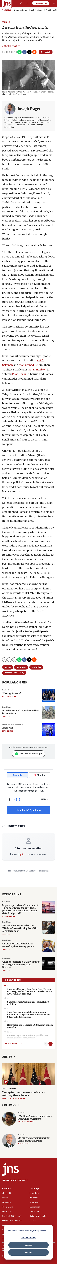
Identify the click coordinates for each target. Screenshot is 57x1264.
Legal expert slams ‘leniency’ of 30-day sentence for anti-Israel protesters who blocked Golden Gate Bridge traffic (20, 909)
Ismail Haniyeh (37, 369)
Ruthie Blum (7, 731)
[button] (14, 52)
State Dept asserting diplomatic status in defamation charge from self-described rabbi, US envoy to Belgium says (28, 1014)
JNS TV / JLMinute (9, 1088)
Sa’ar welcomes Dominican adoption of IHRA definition (28, 1003)
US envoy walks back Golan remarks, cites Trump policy (18, 945)
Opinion (6, 21)
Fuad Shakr (19, 374)
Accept (28, 1245)
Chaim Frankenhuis (26, 1122)
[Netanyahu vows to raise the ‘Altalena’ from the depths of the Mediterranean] (48, 927)
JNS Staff (6, 716)
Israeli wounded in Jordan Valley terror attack (20, 712)
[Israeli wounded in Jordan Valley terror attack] (48, 712)
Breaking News (14, 980)
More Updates (11, 1043)
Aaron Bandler (8, 917)
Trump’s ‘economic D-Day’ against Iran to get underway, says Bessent (21, 964)
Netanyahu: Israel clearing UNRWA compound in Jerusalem (30, 1026)
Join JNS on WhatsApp (30, 753)
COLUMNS (9, 1105)
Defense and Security (14, 672)
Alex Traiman (8, 1099)
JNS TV (7, 1056)
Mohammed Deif (29, 365)
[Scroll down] (50, 1044)
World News (6, 958)
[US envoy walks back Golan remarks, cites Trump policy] (48, 945)
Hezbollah (36, 667)
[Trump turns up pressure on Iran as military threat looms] (28, 1074)
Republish (45, 52)
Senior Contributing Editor (12, 724)
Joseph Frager (11, 46)
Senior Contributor (9, 690)
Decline (28, 1252)
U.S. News (6, 902)
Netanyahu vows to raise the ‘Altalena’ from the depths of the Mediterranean (20, 928)
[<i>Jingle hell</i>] (48, 729)
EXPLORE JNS (12, 894)
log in (21, 854)
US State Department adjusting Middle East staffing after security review (27, 1036)
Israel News (6, 707)
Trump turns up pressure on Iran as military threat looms (23, 1094)
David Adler (23, 1144)
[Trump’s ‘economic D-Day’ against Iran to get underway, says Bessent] (48, 963)
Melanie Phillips (9, 697)
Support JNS (40, 3)
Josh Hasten (20, 1099)
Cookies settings (28, 1237)
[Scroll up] (46, 1044)
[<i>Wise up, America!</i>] (48, 695)
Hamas (8, 667)
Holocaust (21, 667)
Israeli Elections (35, 10)
